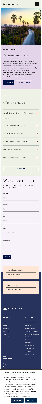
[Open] (37, 232)
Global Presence (7, 331)
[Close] (39, 372)
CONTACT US (9, 82)
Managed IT (28, 342)
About (4, 322)
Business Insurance (30, 328)
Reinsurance (28, 351)
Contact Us (6, 337)
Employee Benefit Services (32, 334)
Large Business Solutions (31, 331)
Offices (5, 334)
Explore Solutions (24, 82)
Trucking (6, 118)
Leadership (6, 328)
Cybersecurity (28, 340)
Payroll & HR (28, 337)
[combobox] (19, 232)
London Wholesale (29, 348)
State (4, 228)
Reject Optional (31, 400)
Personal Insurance (30, 322)
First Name (5, 193)
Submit (7, 257)
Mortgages (28, 325)
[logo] (11, 4)
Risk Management (29, 345)
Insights (5, 364)
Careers (5, 325)
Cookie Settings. (24, 396)
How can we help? (7, 240)
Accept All (17, 400)
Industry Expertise (29, 354)
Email (4, 216)
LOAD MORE (21, 168)
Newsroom (6, 367)
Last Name (5, 204)
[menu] (37, 4)
